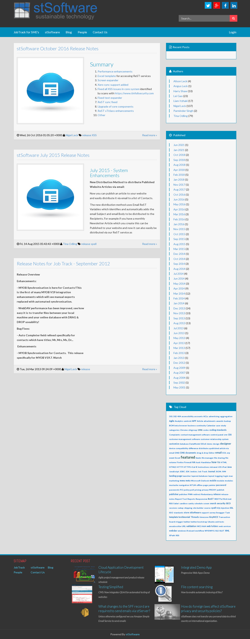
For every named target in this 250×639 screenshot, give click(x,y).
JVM (224, 471)
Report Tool (181, 499)
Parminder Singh (183, 110)
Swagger (220, 512)
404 (179, 416)
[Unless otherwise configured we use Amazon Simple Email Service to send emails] (84, 613)
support (205, 512)
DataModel (194, 444)
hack (198, 462)
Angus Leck (180, 86)
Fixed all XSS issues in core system (118, 89)
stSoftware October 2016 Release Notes (57, 48)
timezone (204, 517)
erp (228, 453)
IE (196, 467)
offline (199, 485)
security (221, 503)
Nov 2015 (179, 229)
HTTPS (187, 467)
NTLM (193, 485)
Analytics (179, 421)
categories (174, 430)
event (171, 458)
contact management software (195, 434)
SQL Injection (223, 508)
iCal (193, 467)
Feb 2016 (179, 219)
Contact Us (100, 32)
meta (188, 480)
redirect (197, 494)
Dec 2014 (179, 253)
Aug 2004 (179, 377)
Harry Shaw (180, 91)
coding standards (218, 430)
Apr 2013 (179, 343)
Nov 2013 (179, 313)
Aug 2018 (179, 164)
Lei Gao (178, 96)
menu (182, 480)
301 (171, 416)
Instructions (203, 467)
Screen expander (108, 80)
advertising (214, 416)
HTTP (180, 467)
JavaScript (174, 471)
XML (227, 531)
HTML (224, 462)
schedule (198, 503)
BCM (171, 425)
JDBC (182, 471)
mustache (173, 485)
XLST (221, 531)
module (220, 480)
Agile (171, 421)
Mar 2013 (179, 348)
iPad (224, 467)
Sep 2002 (179, 382)
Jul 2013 (178, 328)
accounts (198, 416)
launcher (187, 476)
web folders (212, 526)
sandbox (183, 503)
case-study (221, 425)
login (225, 476)
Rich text (227, 499)
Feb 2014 (179, 298)
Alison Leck (180, 81)
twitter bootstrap (199, 522)
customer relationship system (215, 439)
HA (193, 462)
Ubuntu (211, 522)
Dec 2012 (179, 362)
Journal (211, 471)
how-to (216, 462)
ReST (211, 498)
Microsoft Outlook (200, 480)
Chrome (184, 430)
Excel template (107, 76)
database (184, 444)
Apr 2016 (179, 209)
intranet (214, 467)
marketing (174, 480)
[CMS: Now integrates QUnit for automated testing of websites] (82, 594)
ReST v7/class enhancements (116, 110)
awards (219, 421)
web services (225, 526)
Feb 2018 (179, 174)
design (216, 444)
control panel (216, 434)
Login (232, 32)
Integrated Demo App (196, 567)
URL (184, 526)
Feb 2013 (179, 353)
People (82, 32)
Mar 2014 (179, 293)
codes (206, 430)
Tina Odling (70, 243)
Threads (195, 517)
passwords (174, 490)
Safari (176, 503)
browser (183, 425)
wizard (191, 531)
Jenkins (193, 471)
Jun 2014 (179, 278)
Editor (212, 453)
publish (220, 490)
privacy (205, 490)
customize (174, 444)
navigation (184, 485)
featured (188, 457)
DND (177, 453)
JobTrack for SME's (26, 32)
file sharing (219, 458)
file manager (208, 458)
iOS (220, 467)
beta (176, 425)
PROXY (212, 490)
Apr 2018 (179, 169)
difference (193, 448)
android (187, 421)
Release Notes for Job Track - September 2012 (63, 263)
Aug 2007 (179, 372)
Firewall (188, 462)
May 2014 (179, 283)
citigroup (192, 430)
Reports (191, 499)
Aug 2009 (179, 367)
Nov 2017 (179, 184)
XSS (94, 135)
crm (225, 434)
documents (190, 453)
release (86, 135)
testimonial (184, 517)
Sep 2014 (179, 263)
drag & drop (202, 453)
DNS (182, 452)
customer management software (184, 439)
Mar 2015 (179, 249)
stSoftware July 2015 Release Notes (53, 155)
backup (227, 421)
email (218, 452)
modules (229, 480)
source (207, 508)
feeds (198, 458)
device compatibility (178, 448)
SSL (231, 508)
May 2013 (179, 338)
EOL (224, 453)
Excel (177, 458)
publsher (183, 494)
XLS (217, 531)
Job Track (202, 471)
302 (175, 416)
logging (219, 476)
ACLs (205, 416)
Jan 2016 (178, 224)
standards (178, 512)
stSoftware (52, 32)
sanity (191, 503)
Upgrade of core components (116, 106)
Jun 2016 (179, 199)
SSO (171, 512)
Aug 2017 (179, 189)
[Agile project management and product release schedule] (84, 574)
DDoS (203, 444)
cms (200, 429)
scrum (206, 503)
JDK (187, 471)
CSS (230, 434)
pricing (198, 490)
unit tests (219, 522)
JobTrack (19, 567)
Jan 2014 (178, 303)
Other (101, 115)
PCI (181, 490)
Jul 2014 (178, 273)
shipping (188, 508)
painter (212, 485)
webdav (173, 530)
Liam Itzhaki (180, 100)
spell (93, 243)
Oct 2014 (179, 258)
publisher (174, 494)
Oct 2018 (179, 154)
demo (209, 444)
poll (192, 490)
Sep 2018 (179, 160)
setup (181, 508)
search (213, 503)
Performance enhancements (115, 71)
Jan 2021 (178, 150)
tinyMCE (213, 517)
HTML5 (172, 467)
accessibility (187, 416)
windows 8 (183, 531)
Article (200, 421)
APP (194, 421)
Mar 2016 (179, 214)
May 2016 (179, 204)
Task (227, 512)
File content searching (196, 587)
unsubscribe (175, 526)
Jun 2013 (179, 333)
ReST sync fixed (107, 102)
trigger (179, 522)
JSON (218, 471)
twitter (187, 522)
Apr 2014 (179, 288)
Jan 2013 (178, 357)
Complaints (174, 434)
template (173, 517)
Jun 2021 (179, 145)
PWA (190, 494)
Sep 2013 (179, 318)
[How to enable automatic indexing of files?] (163, 594)
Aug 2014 (179, 268)
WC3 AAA (201, 526)
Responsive (201, 499)
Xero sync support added (113, 84)
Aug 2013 (179, 323)
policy (187, 490)
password (221, 485)
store (186, 512)
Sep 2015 (179, 239)
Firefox (180, 462)
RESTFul (218, 499)
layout (211, 476)
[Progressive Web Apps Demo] (164, 575)
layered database (199, 476)
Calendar (210, 425)
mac (231, 476)
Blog (69, 32)
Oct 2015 (179, 234)
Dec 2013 (179, 308)
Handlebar (206, 462)
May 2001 (179, 387)
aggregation (226, 416)
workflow (199, 531)
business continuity (197, 425)
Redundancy (207, 494)
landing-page (175, 476)
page (205, 485)
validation (191, 526)
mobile (213, 480)
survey (212, 512)
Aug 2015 (179, 244)
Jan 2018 (178, 179)
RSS (171, 503)
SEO (228, 503)
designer (225, 443)
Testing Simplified (110, 587)
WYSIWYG (210, 531)
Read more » (149, 135)
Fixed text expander (110, 97)
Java (229, 467)
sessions (173, 508)
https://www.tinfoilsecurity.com (134, 93)
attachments (210, 421)
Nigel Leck (72, 135)
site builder (198, 508)
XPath (172, 535)
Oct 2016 (179, 194)
